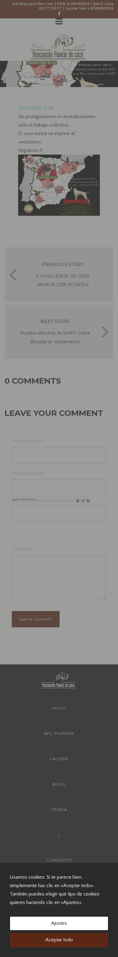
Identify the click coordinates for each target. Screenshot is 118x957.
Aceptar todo (59, 940)
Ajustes (59, 923)
